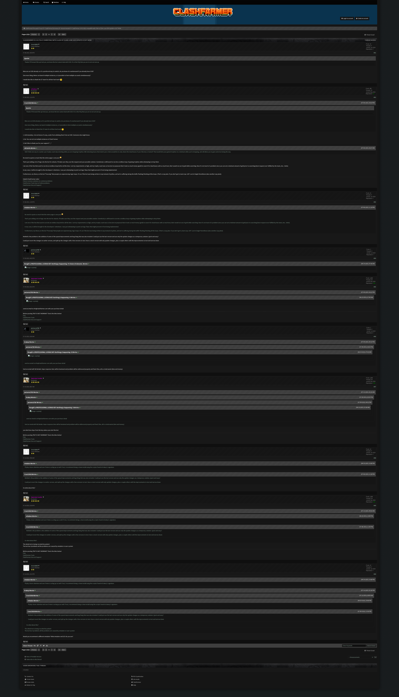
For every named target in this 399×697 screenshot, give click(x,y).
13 (59, 34)
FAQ (24, 316)
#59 (375, 505)
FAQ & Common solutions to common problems (37, 181)
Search (47, 2)
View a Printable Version (33, 657)
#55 (375, 287)
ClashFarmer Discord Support (32, 185)
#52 (375, 97)
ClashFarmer (137, 682)
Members (56, 2)
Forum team (30, 679)
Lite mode (136, 679)
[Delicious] (38, 646)
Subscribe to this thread (34, 659)
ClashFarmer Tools (28, 317)
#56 (375, 336)
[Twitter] (44, 646)
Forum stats (30, 682)
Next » (63, 34)
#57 (375, 387)
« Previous (33, 34)
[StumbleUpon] (47, 646)
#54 (375, 258)
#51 (375, 53)
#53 (375, 202)
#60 (375, 574)
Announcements (65, 28)
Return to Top (30, 685)
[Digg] (35, 646)
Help (64, 2)
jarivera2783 (35, 250)
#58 (375, 458)
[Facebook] (41, 646)
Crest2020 (34, 44)
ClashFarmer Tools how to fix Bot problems (36, 183)
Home (26, 2)
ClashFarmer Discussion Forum (34, 28)
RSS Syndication (138, 676)
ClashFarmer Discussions (52, 28)
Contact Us (29, 676)
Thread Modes (370, 40)
